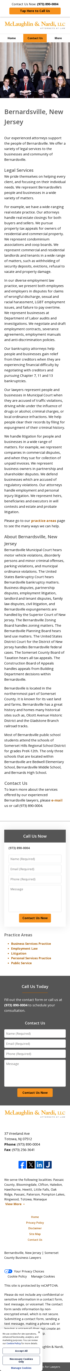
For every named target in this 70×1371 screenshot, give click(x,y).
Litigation (18, 953)
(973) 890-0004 (28, 1144)
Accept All (21, 1350)
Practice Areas (18, 935)
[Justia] (48, 1165)
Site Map (35, 1234)
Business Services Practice (31, 944)
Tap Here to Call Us (35, 11)
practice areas (43, 520)
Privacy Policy (35, 1223)
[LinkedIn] (39, 1165)
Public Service (21, 963)
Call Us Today (35, 986)
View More (13, 1204)
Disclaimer (35, 1228)
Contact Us (35, 38)
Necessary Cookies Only (21, 1360)
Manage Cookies (43, 1276)
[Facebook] (22, 1165)
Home (12, 38)
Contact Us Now (35, 918)
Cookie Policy (17, 1276)
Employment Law (24, 948)
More (58, 38)
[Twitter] (31, 1165)
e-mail (57, 800)
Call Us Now (35, 836)
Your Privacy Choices (29, 1271)
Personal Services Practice (31, 958)
